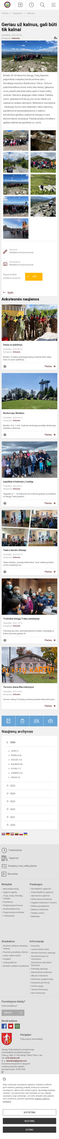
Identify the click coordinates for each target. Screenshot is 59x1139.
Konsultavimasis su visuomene (39, 957)
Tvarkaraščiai (15, 850)
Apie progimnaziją (11, 889)
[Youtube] (10, 1026)
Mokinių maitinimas (39, 909)
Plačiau (48, 366)
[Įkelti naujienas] (20, 5)
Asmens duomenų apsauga (43, 953)
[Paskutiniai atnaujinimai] (31, 5)
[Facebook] (4, 1026)
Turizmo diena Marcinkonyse (18, 687)
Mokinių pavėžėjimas (40, 906)
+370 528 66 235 (12, 1058)
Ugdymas (13, 858)
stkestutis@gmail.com (16, 1061)
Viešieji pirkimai (10, 962)
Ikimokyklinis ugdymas (41, 889)
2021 (12, 817)
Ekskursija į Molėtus (13, 413)
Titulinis (5, 13)
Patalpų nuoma (37, 913)
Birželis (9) (16, 755)
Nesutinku (30, 1121)
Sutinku (29, 1129)
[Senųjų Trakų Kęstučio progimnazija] (7, 4)
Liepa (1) (15, 751)
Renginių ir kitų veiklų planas (22, 865)
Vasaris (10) (17, 773)
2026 (12, 742)
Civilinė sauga (37, 986)
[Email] (17, 1026)
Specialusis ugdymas (40, 896)
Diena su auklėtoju (12, 345)
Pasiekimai (8, 902)
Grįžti (10, 292)
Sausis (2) (15, 777)
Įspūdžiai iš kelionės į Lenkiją (18, 481)
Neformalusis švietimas (41, 899)
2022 (12, 809)
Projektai (7, 959)
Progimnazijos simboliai (13, 912)
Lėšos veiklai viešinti (12, 956)
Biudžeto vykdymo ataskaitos (16, 966)
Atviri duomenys (38, 993)
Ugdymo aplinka (10, 892)
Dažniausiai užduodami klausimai (41, 963)
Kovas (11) (16, 769)
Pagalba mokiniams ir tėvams (44, 903)
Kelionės (31, 13)
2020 (12, 825)
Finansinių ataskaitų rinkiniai (15, 952)
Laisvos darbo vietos (40, 949)
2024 (12, 793)
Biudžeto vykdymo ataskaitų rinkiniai (15, 947)
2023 (12, 801)
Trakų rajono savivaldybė (31, 1039)
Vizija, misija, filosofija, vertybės (13, 897)
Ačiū (32, 276)
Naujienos (18, 13)
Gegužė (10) (16, 760)
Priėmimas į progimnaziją (42, 979)
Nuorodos (35, 946)
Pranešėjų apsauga (39, 969)
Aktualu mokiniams (39, 976)
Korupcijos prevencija (40, 983)
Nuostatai (12, 873)
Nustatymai (29, 1112)
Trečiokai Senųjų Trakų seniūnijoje (21, 618)
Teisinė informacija (39, 989)
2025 (12, 785)
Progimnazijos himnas (13, 905)
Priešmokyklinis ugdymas (42, 892)
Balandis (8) (17, 764)
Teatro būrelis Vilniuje (14, 550)
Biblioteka (35, 916)
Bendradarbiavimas (11, 909)
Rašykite (8, 1013)
